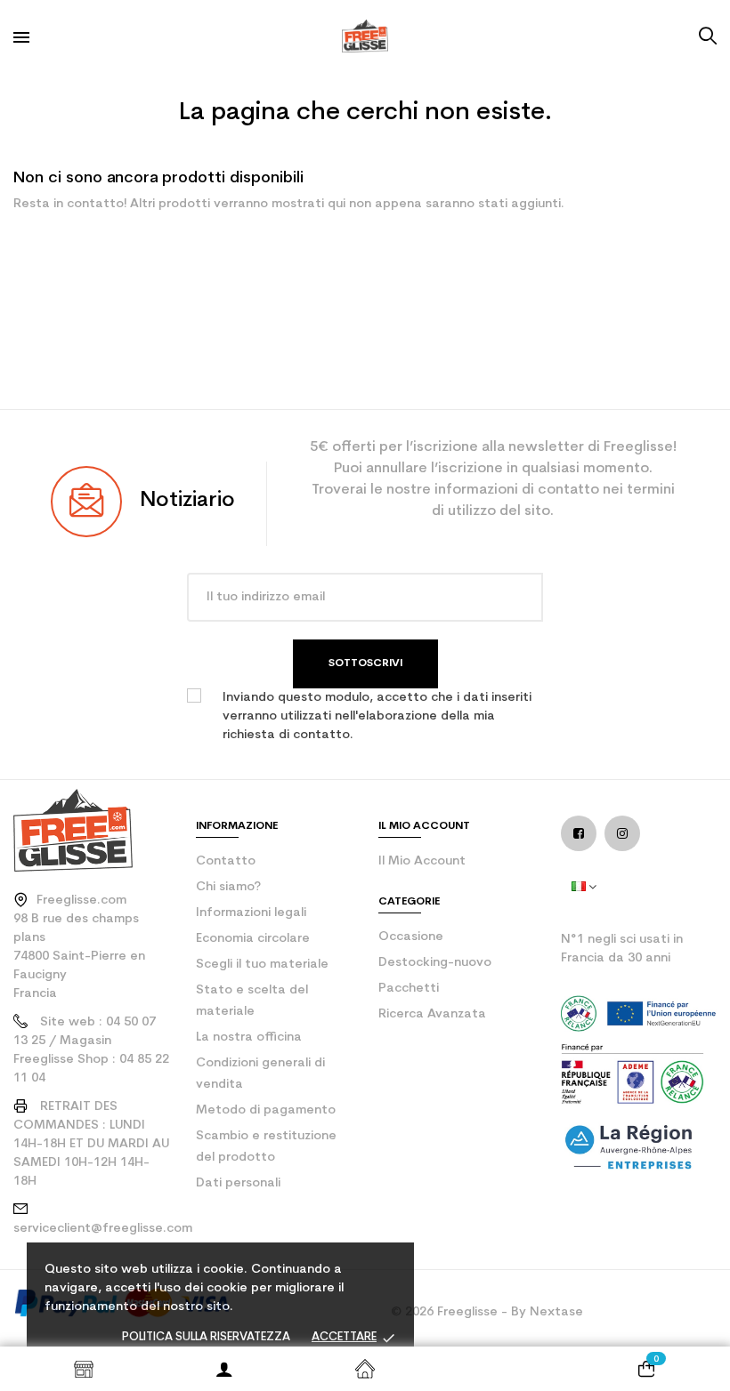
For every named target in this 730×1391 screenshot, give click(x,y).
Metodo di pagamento (266, 1110)
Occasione (410, 937)
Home (365, 1369)
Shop (83, 1369)
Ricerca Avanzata (432, 1014)
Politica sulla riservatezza (206, 1337)
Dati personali (238, 1183)
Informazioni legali (251, 913)
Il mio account (422, 861)
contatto (226, 861)
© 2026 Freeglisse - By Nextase (487, 1312)
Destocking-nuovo (434, 962)
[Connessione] (224, 1369)
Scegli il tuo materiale (262, 964)
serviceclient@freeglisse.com (102, 1228)
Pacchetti (408, 988)
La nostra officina (249, 1037)
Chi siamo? (228, 887)
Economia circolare (253, 938)
